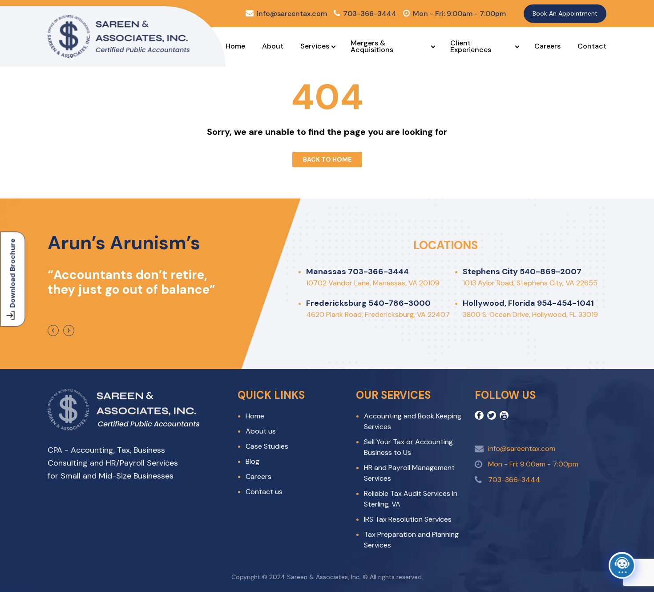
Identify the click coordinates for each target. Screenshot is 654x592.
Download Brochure (12, 273)
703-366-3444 (369, 13)
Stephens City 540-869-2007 (522, 271)
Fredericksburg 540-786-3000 (368, 303)
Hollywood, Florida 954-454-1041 (528, 303)
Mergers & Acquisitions (372, 46)
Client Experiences (470, 46)
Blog (252, 461)
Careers (547, 46)
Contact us (264, 491)
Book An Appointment (565, 13)
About (272, 46)
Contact (591, 46)
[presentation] (53, 330)
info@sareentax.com (292, 13)
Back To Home (327, 159)
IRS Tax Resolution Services (408, 519)
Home (235, 46)
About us (261, 431)
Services (314, 46)
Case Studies (267, 446)
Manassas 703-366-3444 (357, 271)
